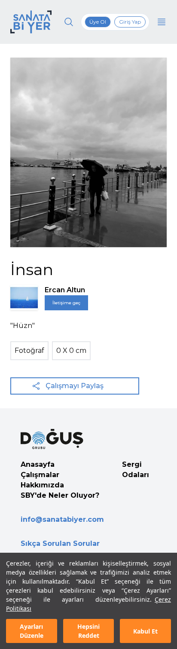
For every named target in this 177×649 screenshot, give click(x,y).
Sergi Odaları (135, 469)
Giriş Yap (130, 21)
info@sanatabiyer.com (62, 519)
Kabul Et (145, 631)
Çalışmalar (40, 475)
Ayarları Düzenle (31, 631)
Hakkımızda (42, 485)
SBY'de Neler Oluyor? (60, 495)
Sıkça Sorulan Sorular (60, 543)
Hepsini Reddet (88, 631)
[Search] (69, 22)
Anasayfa (38, 464)
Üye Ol (97, 21)
